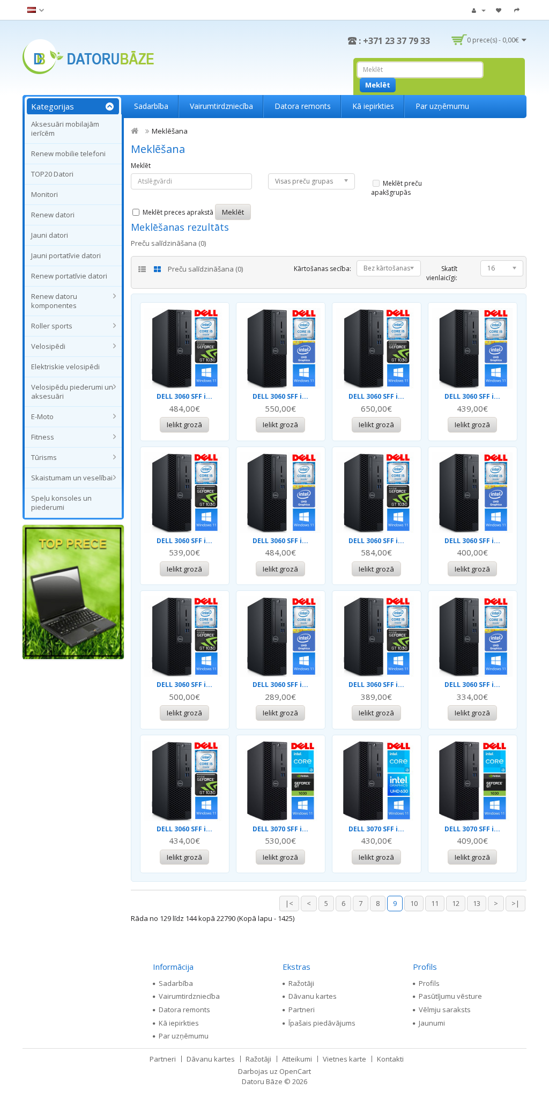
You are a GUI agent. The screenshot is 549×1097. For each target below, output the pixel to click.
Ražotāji (301, 983)
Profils (429, 983)
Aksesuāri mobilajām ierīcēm (65, 128)
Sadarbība (151, 106)
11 (435, 903)
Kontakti (390, 1059)
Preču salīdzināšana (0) (168, 243)
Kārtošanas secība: (322, 268)
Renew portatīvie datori (69, 276)
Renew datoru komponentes (54, 300)
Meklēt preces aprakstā (177, 212)
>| (515, 903)
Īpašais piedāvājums (321, 1023)
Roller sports (51, 326)
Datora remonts (302, 106)
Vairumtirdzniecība (221, 106)
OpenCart (295, 1071)
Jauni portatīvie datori (66, 255)
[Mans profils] (479, 9)
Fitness (42, 437)
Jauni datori (49, 235)
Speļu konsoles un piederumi (61, 502)
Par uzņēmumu (442, 106)
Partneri (301, 1009)
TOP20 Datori (52, 174)
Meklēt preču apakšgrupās (396, 188)
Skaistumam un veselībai (72, 477)
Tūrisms (44, 457)
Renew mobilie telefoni (68, 153)
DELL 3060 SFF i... (184, 396)
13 (476, 903)
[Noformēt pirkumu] (518, 9)
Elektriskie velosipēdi (65, 366)
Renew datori (53, 215)
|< (289, 903)
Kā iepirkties (373, 106)
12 (455, 903)
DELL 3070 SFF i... (280, 828)
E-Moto (42, 416)
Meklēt (141, 165)
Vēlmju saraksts (445, 1009)
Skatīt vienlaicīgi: (441, 273)
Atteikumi (297, 1059)
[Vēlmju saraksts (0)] (500, 9)
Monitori (44, 194)
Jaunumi (432, 1023)
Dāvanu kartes (312, 996)
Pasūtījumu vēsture (450, 996)
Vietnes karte (344, 1059)
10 (414, 903)
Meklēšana (170, 131)
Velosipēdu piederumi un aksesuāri (72, 391)
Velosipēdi (48, 346)
